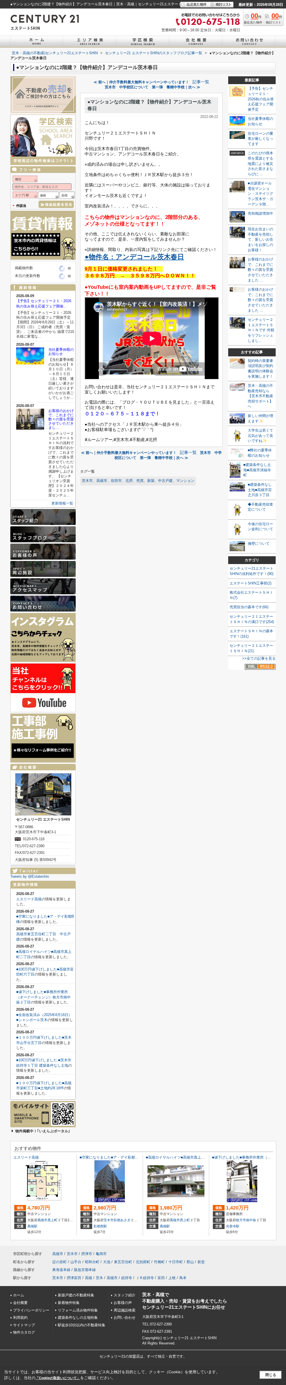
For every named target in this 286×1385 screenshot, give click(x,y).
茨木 (99, 1278)
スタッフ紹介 (124, 1295)
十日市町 (175, 1262)
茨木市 (109, 1220)
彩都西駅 (100, 1226)
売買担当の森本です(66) (249, 607)
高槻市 (42, 1220)
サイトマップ (24, 1325)
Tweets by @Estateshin (29, 876)
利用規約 (20, 1317)
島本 (183, 1278)
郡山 (190, 1262)
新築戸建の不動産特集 (76, 1295)
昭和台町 (92, 1262)
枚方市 (241, 1220)
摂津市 (86, 1254)
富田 (161, 1278)
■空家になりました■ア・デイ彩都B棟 (110, 1157)
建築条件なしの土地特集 (78, 1317)
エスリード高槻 (29, 899)
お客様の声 (123, 1303)
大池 (106, 1262)
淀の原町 (59, 1262)
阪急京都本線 (85, 1270)
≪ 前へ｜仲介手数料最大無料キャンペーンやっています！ (141, 82)
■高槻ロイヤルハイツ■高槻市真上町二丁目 (181, 1157)
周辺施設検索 (124, 1310)
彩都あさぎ (122, 1220)
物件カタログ (24, 1332)
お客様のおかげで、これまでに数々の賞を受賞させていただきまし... (61, 419)
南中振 (251, 1220)
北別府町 (143, 1262)
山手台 (75, 1262)
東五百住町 (123, 1262)
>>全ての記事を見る (259, 658)
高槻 (88, 1278)
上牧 (172, 1278)
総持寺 (126, 1278)
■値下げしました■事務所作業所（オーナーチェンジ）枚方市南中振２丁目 (43, 997)
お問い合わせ (124, 1317)
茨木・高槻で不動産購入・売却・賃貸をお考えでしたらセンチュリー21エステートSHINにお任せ (184, 1301)
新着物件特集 (69, 1303)
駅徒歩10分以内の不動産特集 (81, 1325)
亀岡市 (101, 1254)
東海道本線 (61, 1270)
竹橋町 (159, 1262)
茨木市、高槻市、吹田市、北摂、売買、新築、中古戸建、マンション (138, 481)
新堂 (201, 1262)
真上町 (52, 1220)
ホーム (18, 1295)
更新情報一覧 (62, 503)
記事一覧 (200, 82)
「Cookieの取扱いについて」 (57, 1378)
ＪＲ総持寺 (145, 1278)
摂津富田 (74, 1278)
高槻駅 (32, 1226)
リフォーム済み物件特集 (78, 1310)
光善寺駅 (232, 1226)
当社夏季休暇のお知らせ (61, 351)
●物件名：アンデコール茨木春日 (134, 257)
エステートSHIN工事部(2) (250, 583)
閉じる (270, 1375)
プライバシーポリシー (31, 1310)
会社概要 (20, 1303)
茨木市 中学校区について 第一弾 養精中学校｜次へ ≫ (152, 87)
